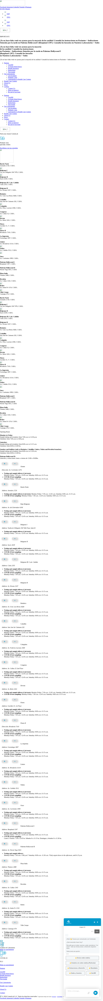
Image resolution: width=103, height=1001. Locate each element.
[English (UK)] (4, 30)
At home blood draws (15, 66)
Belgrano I (24, 524)
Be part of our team (14, 92)
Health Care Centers (10, 81)
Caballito (23, 624)
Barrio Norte (25, 487)
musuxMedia (59, 996)
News (6, 85)
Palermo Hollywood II (28, 846)
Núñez (23, 785)
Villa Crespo (24, 925)
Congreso (24, 665)
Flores (22, 702)
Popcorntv (54, 996)
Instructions (11, 70)
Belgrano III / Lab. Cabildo (29, 562)
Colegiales (24, 644)
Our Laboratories (9, 74)
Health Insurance (13, 68)
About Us (7, 83)
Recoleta (23, 884)
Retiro (22, 905)
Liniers (23, 764)
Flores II (23, 723)
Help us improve (13, 90)
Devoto (23, 685)
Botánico (23, 603)
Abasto (22, 466)
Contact (6, 86)
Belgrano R (24, 583)
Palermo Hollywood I (27, 826)
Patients (6, 63)
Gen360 (10, 65)
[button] (51, 464)
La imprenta (24, 744)
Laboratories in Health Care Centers (19, 79)
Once (22, 805)
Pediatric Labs (12, 77)
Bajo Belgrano (25, 504)
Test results (11, 72)
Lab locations (12, 76)
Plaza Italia (24, 863)
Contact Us (11, 88)
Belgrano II (24, 541)
